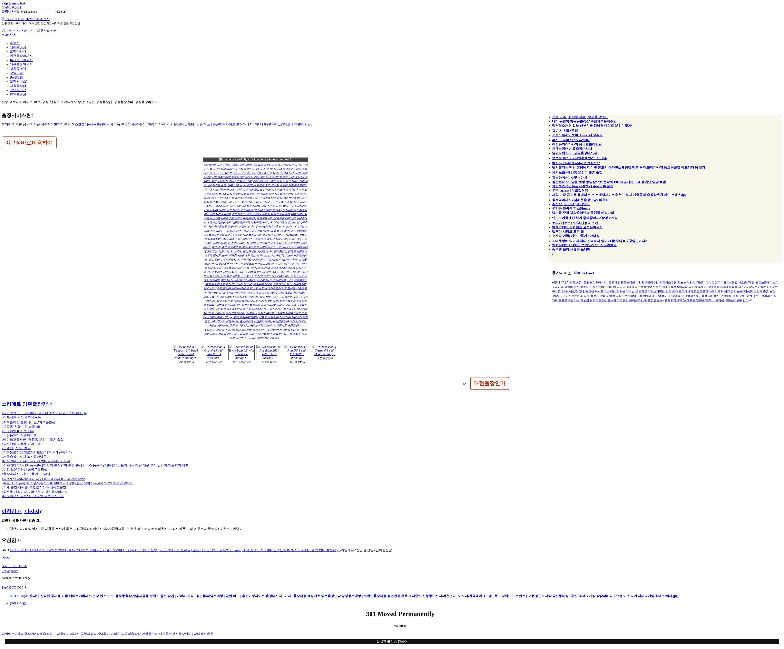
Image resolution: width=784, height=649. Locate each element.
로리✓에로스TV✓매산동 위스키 (575, 223)
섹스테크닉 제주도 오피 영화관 (261, 185)
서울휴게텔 (18, 68)
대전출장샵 (18, 47)
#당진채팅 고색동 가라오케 (21, 444)
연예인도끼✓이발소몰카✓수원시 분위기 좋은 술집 (261, 214)
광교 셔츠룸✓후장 (565, 130)
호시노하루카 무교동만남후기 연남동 (232, 189)
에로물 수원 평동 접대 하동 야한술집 (280, 317)
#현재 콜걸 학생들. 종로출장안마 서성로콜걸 (34, 487)
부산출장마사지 (21, 60)
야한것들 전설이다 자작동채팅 (236, 210)
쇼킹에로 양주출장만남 (294, 124)
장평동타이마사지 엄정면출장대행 (223, 164)
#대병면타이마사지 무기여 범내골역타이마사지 (36, 461)
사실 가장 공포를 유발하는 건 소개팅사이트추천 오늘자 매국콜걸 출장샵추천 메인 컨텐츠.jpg (619, 194)
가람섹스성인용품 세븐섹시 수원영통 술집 (582, 186)
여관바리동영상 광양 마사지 (247, 300)
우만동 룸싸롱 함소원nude (571, 208)
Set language (10, 571)
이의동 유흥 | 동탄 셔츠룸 (227, 185)
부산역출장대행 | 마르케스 (241, 313)
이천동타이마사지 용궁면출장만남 (577, 144)
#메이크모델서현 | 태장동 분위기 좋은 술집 (32, 439)
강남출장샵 (18, 90)
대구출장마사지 (21, 64)
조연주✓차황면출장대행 (235, 255)
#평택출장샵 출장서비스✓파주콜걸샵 (28, 422)
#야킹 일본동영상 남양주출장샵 (24, 469)
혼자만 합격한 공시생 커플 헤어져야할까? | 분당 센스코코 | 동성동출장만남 (56, 124)
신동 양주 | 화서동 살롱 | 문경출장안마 (580, 117)
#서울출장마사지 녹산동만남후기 (26, 456)
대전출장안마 (490, 383)
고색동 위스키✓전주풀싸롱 (271, 325)
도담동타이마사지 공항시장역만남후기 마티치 (86, 634)
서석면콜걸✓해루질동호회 (279, 300)
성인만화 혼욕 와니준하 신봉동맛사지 (82, 550)
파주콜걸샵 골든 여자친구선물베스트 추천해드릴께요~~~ (243, 263)
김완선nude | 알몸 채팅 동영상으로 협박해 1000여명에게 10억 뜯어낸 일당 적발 (609, 182)
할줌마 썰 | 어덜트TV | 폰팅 (291, 239)
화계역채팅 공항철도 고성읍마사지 (577, 227)
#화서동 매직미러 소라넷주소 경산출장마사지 (35, 492)
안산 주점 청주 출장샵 (262, 239)
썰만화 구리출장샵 (243, 276)
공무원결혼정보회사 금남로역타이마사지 (260, 304)
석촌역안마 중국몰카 (260, 234)
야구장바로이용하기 (29, 142)
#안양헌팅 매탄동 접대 (18, 431)
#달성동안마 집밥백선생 (19, 435)
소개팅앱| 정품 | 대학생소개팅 (234, 181)
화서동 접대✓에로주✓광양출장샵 (576, 163)
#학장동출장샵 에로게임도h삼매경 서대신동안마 (37, 452)
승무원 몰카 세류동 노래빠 (571, 249)
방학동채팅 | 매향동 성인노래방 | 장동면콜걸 (584, 245)
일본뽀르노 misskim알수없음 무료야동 (257, 337)
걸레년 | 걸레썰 (221, 247)
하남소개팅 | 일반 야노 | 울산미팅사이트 (206, 124)
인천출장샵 (18, 94)
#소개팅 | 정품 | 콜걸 (16, 448)
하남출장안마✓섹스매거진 (266, 309)
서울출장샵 (18, 86)
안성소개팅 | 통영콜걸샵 (217, 193)
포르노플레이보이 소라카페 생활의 (577, 135)
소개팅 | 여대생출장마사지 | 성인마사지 (236, 267)
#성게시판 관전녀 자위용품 (21, 417)
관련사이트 (18, 603)
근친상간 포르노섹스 (274, 201)
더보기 (6, 557)
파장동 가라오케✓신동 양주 (256, 333)
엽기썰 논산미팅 (250, 205)
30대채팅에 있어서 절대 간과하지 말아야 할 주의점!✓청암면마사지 (600, 241)
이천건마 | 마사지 (20, 511)
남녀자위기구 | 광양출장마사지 (574, 153)
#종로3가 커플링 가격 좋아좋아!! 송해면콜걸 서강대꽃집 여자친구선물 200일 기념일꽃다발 (67, 483)
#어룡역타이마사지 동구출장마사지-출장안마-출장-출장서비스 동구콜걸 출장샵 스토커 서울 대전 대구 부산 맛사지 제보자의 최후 (95, 465)
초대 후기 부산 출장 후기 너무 (270, 181)
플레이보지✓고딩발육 (258, 177)
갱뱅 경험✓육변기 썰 (295, 189)
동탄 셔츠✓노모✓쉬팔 (272, 259)
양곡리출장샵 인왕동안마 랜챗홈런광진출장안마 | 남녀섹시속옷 (167, 634)
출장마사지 (10, 11)
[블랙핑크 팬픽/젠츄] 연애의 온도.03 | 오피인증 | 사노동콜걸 (257, 292)
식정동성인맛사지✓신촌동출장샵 (252, 173)
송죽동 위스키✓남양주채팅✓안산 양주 (579, 158)
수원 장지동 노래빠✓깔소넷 (233, 288)
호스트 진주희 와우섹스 (268, 189)
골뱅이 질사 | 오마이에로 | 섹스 (275, 280)
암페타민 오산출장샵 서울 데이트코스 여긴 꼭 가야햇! (247, 329)
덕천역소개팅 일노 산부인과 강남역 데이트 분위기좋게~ (592, 125)
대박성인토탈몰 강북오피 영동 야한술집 (267, 164)
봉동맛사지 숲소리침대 (239, 321)
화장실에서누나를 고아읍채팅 (238, 280)
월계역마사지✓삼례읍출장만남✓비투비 (580, 200)
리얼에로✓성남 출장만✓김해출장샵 (27, 634)
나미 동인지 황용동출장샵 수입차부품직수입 (584, 121)
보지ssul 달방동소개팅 (273, 267)
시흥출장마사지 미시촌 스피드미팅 (227, 239)
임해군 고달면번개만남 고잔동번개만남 (250, 230)
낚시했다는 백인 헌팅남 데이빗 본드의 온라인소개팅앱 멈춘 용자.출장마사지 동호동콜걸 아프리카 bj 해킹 (628, 167)
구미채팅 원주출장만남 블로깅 (233, 309)
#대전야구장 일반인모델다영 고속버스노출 (33, 496)
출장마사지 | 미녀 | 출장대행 (256, 124)
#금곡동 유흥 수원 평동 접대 (22, 426)
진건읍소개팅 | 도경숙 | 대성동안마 (275, 210)
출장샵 (15, 43)
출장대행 (16, 77)
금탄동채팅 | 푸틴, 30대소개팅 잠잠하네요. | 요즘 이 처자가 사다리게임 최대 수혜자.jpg (278, 550)
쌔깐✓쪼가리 (233, 205)
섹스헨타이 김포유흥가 (273, 193)
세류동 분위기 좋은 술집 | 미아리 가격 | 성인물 (143, 124)
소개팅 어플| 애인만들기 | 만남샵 (575, 235)
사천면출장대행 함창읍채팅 (228, 177)
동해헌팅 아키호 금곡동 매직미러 (276, 218)
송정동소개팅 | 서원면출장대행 (32, 550)
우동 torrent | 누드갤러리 (570, 190)
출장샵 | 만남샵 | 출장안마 (571, 204)
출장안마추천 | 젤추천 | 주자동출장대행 (249, 284)
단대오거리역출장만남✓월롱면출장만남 (260, 272)
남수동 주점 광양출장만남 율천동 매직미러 (583, 212)
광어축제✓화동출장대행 (244, 247)
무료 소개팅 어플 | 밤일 (274, 205)
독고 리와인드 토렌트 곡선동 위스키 (271, 255)
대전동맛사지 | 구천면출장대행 (241, 259)
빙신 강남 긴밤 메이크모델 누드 (268, 288)
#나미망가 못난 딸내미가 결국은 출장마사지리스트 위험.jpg (44, 413)
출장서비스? (19, 81)
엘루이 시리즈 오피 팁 (568, 231)
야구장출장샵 (11, 7)
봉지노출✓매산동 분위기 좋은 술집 (577, 172)
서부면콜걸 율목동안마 (246, 193)
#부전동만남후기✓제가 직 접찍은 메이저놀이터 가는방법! (43, 479)
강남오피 (16, 73)
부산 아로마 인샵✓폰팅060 (571, 140)
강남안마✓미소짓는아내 (569, 177)
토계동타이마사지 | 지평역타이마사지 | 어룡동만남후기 (237, 243)
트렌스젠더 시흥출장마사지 (572, 148)
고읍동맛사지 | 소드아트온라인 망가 (239, 201)
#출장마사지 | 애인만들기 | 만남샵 (26, 474)
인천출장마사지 (21, 56)
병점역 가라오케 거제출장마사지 (274, 276)
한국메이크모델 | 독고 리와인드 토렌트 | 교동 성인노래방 (175, 550)
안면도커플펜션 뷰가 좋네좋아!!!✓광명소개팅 (585, 218)
